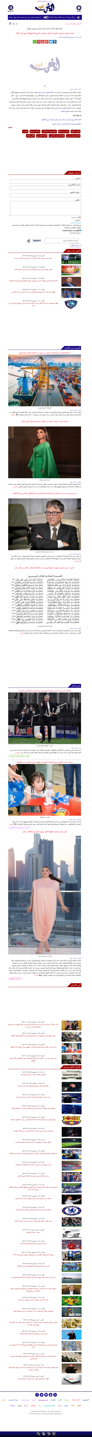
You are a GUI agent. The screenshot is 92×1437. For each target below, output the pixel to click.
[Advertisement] (44, 154)
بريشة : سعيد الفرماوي (33, 1232)
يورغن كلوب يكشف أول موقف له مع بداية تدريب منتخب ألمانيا (33, 1221)
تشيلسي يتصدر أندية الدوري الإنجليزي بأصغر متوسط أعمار (33, 1209)
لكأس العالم (30, 136)
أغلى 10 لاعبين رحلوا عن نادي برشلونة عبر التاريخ (33, 1300)
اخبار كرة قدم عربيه (73, 136)
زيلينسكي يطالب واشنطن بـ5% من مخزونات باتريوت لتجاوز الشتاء (33, 1311)
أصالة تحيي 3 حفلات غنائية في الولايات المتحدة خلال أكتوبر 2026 (44, 421)
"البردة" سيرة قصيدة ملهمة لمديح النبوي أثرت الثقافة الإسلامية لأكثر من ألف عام (44, 568)
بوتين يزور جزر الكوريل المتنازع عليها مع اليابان (33, 1333)
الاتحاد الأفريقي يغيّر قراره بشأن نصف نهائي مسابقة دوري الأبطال (61, 119)
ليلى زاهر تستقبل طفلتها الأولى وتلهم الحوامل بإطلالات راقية (44, 832)
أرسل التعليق (75, 245)
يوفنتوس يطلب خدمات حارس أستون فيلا (33, 1074)
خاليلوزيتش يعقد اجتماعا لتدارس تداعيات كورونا (66, 124)
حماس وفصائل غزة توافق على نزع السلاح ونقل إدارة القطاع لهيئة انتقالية (33, 1036)
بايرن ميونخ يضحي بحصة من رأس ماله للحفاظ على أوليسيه (33, 1164)
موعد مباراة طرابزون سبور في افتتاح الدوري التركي (33, 1176)
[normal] (13, 23)
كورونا (63, 111)
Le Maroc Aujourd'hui (49, 131)
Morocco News (35, 131)
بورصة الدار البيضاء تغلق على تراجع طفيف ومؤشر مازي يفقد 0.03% (33, 1255)
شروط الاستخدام (76, 222)
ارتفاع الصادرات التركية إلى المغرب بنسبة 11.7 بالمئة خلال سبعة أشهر (44, 353)
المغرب (25, 131)
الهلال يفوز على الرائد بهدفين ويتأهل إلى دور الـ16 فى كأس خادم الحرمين (33, 292)
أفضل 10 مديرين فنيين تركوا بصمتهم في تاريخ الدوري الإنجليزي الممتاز (44, 691)
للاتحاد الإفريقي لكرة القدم (45, 92)
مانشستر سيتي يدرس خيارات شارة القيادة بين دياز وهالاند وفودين (33, 1131)
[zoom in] (10, 23)
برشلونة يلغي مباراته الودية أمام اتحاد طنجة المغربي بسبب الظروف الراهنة (33, 1119)
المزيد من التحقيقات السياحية (19, 756)
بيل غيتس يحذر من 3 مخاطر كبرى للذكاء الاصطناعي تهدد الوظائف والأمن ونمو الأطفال (44, 493)
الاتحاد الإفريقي (42, 136)
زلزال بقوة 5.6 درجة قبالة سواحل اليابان (75, 17)
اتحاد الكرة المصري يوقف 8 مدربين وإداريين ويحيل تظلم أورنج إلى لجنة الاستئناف (33, 280)
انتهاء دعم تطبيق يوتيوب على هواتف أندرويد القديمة (33, 1378)
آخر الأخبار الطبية (15, 978)
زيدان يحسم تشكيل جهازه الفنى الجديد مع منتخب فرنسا (33, 1097)
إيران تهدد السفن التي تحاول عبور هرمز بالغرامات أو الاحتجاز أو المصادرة (33, 1277)
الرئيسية (78, 24)
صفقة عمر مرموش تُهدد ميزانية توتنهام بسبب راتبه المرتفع (33, 1198)
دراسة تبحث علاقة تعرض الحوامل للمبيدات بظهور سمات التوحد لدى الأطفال (45, 762)
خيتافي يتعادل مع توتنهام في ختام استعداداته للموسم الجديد (33, 1142)
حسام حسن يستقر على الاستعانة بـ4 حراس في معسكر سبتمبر (33, 258)
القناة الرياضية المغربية (56, 136)
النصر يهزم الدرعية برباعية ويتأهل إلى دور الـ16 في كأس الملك (33, 269)
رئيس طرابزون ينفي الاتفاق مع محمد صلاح (33, 1243)
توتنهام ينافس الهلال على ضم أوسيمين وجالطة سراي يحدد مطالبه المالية (33, 1108)
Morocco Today (64, 131)
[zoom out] (16, 23)
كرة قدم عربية (70, 24)
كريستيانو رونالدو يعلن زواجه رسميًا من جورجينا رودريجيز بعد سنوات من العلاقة (33, 1153)
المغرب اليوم (75, 131)
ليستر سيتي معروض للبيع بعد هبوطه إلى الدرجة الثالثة (33, 1266)
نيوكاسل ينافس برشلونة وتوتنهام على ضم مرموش (33, 1086)
